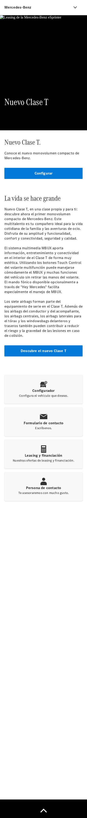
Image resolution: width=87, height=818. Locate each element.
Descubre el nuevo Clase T (43, 350)
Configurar (44, 173)
